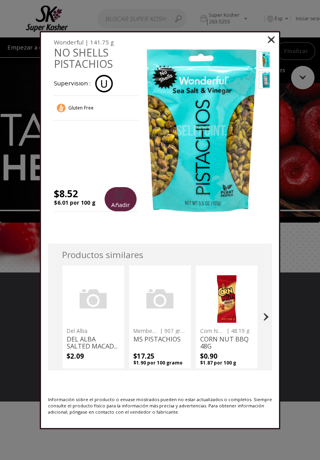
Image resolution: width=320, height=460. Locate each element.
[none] (93, 316)
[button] (201, 130)
